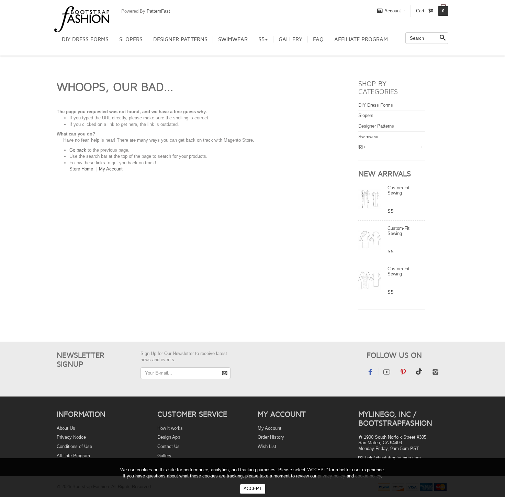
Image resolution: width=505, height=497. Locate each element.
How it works (170, 428)
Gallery (290, 39)
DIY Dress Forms (85, 39)
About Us (66, 428)
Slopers (131, 39)
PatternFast (158, 11)
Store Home (81, 168)
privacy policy (331, 475)
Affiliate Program (361, 39)
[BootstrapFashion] (81, 18)
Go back (77, 150)
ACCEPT (253, 488)
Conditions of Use (74, 446)
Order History (271, 437)
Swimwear (233, 39)
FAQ (318, 39)
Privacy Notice (71, 437)
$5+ (263, 39)
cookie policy (368, 475)
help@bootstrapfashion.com (393, 457)
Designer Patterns (180, 39)
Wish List (267, 446)
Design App (168, 437)
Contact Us (168, 446)
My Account (111, 168)
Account (392, 10)
